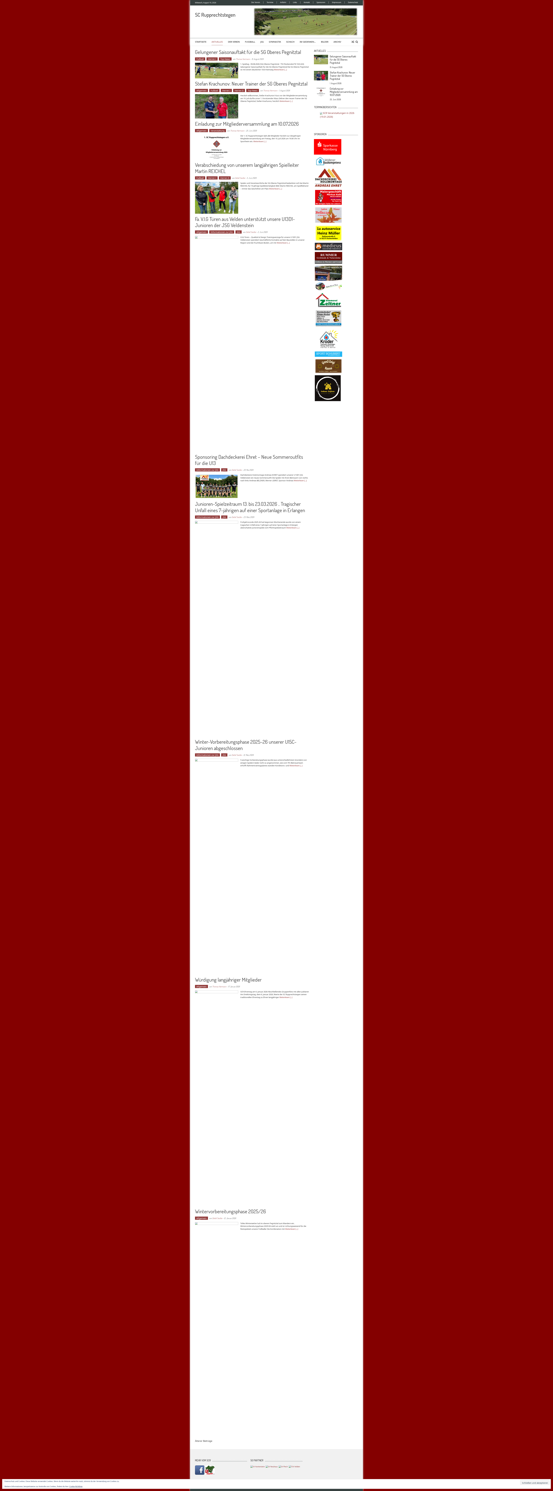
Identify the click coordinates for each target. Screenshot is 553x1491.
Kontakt (307, 2)
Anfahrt (283, 2)
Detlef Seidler (240, 178)
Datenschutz (353, 2)
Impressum (336, 2)
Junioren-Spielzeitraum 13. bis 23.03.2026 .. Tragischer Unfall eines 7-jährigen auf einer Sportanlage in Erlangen (250, 506)
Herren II (239, 90)
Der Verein (255, 2)
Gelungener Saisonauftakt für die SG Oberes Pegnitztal (248, 52)
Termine (270, 2)
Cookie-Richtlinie (76, 1486)
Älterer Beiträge (203, 1441)
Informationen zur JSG (222, 232)
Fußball (200, 59)
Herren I (212, 59)
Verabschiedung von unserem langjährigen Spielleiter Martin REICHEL (247, 168)
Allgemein (201, 90)
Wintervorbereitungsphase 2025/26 (230, 1211)
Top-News (225, 59)
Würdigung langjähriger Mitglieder (228, 979)
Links (295, 2)
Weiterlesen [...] (280, 69)
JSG (238, 232)
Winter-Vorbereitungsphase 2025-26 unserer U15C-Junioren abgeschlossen (246, 744)
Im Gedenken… (308, 41)
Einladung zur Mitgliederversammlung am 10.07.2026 (247, 123)
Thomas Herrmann (243, 59)
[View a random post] (353, 42)
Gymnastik (275, 41)
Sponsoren (321, 2)
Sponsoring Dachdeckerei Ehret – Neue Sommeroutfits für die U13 (249, 459)
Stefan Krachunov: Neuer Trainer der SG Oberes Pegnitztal (251, 83)
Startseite (200, 41)
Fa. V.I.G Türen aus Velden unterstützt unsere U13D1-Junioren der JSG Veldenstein (245, 222)
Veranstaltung (218, 130)
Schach (290, 41)
